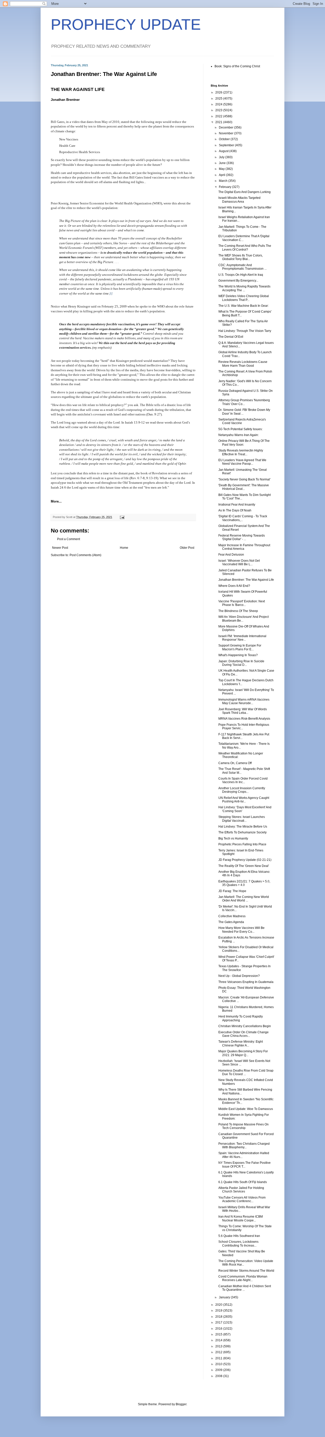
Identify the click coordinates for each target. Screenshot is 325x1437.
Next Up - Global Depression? (239, 976)
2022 (219, 116)
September (227, 145)
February (225, 187)
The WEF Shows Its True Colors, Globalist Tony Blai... (240, 257)
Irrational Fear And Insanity (236, 504)
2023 (219, 110)
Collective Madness (232, 916)
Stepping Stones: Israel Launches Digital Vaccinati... (241, 818)
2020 (219, 1304)
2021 (219, 122)
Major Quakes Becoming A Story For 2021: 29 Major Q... (243, 1053)
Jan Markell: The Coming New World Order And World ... (243, 898)
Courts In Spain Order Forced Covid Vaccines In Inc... (243, 780)
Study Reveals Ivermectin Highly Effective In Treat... (240, 452)
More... (56, 501)
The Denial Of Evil (230, 336)
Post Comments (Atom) (85, 555)
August (224, 151)
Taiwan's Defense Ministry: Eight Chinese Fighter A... (240, 1043)
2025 (219, 98)
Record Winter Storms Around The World (246, 1270)
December (226, 127)
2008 (219, 1376)
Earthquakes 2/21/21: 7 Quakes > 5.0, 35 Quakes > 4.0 (244, 883)
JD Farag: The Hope (232, 891)
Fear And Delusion (231, 554)
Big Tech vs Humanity (233, 838)
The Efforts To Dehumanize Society (242, 832)
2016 (219, 1328)
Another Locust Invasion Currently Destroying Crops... (241, 790)
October (225, 139)
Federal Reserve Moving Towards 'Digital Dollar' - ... (241, 537)
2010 (219, 1364)
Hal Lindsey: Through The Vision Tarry (244, 331)
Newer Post (60, 548)
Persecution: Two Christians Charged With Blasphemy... (244, 1145)
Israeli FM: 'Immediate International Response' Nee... (242, 637)
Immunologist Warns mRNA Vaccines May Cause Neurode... (243, 701)
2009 (219, 1370)
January (225, 1297)
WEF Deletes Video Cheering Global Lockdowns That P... (243, 297)
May (222, 169)
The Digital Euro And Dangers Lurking (244, 192)
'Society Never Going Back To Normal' (244, 479)
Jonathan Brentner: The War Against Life (246, 580)
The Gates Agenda (231, 922)
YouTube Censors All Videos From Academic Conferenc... (242, 1199)
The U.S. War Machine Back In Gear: (243, 306)
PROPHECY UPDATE (126, 24)
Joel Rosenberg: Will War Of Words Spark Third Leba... (242, 711)
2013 (219, 1346)
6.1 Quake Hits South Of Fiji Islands (242, 1182)
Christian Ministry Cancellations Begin (244, 1026)
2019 (219, 1310)
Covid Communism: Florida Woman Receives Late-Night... (242, 1278)
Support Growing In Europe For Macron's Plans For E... (239, 647)
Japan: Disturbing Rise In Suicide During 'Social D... (241, 663)
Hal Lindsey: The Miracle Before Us (242, 826)
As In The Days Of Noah (234, 510)
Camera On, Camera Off (235, 763)
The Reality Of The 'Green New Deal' (243, 866)
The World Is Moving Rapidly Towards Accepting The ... (244, 288)
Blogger (181, 1404)
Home (124, 548)
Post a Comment (68, 539)
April (222, 175)
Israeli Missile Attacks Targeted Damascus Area (239, 199)
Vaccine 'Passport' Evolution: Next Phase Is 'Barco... (241, 603)
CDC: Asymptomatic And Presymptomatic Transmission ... (242, 266)
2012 (219, 1352)
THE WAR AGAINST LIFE (78, 89)
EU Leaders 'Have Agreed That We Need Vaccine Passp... (242, 461)
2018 (219, 1316)
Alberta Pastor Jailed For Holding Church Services (241, 1189)
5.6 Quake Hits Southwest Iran (239, 1236)
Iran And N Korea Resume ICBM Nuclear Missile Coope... (240, 1218)
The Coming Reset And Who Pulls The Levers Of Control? (244, 247)
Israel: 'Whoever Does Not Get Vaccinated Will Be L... (239, 562)
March (223, 181)
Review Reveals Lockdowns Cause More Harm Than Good (242, 363)
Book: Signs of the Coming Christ (237, 66)
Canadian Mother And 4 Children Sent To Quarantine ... (244, 1287)
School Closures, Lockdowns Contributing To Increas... (238, 1243)
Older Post (187, 548)
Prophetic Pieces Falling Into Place (242, 844)
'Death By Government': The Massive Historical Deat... (243, 487)
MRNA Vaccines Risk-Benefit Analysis (244, 718)
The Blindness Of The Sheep (238, 611)
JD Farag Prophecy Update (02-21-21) (244, 860)
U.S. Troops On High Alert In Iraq (240, 275)
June (222, 163)
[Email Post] (122, 517)
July (222, 157)
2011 (219, 1358)
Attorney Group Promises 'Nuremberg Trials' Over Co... (244, 402)
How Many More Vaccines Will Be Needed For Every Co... (241, 929)
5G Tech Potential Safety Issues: (240, 429)
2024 (219, 104)
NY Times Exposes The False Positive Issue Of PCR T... (244, 1164)
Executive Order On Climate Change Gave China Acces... (243, 1034)
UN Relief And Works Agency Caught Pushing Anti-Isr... (243, 799)
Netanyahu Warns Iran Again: (238, 435)
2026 (219, 92)
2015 (219, 1334)
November (226, 133)
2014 (219, 1340)
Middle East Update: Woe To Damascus (245, 1109)
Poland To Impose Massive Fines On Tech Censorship (243, 1126)
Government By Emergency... (238, 280)
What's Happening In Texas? (238, 655)
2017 (219, 1322)
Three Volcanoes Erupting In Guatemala (245, 982)
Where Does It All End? (234, 586)
